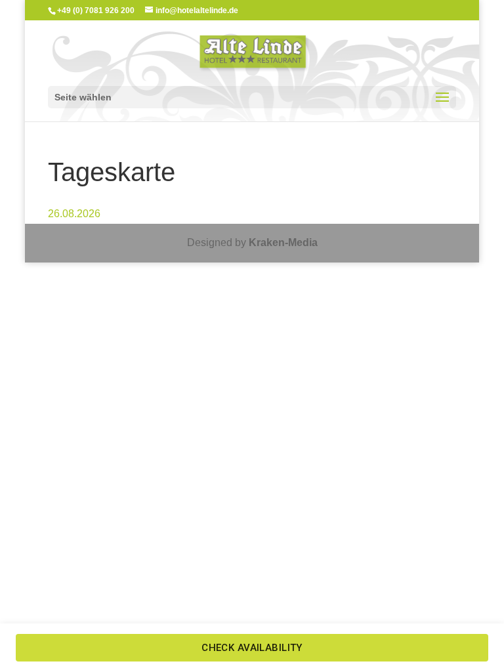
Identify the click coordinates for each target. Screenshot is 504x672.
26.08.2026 (74, 213)
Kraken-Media (283, 242)
